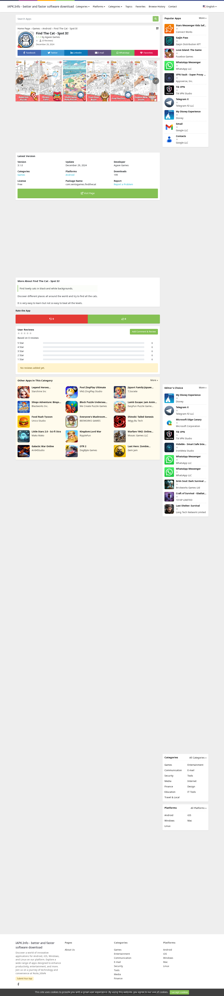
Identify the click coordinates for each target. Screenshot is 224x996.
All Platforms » (198, 807)
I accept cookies (179, 992)
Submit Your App (24, 978)
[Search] (156, 18)
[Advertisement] (88, 127)
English (210, 6)
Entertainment (195, 764)
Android (46, 28)
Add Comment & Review (144, 331)
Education (169, 791)
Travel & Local (172, 797)
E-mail (190, 770)
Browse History (157, 6)
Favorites (140, 6)
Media (167, 781)
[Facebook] (18, 983)
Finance (168, 786)
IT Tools (191, 791)
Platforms (98, 6)
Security (168, 775)
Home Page (24, 28)
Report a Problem (123, 184)
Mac (189, 820)
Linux (167, 826)
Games (36, 28)
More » (154, 380)
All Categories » (197, 757)
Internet (191, 781)
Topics (128, 6)
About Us (70, 949)
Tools (190, 775)
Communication (173, 770)
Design (191, 786)
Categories (82, 6)
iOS (189, 815)
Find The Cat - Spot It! (66, 28)
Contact (172, 6)
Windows (169, 820)
